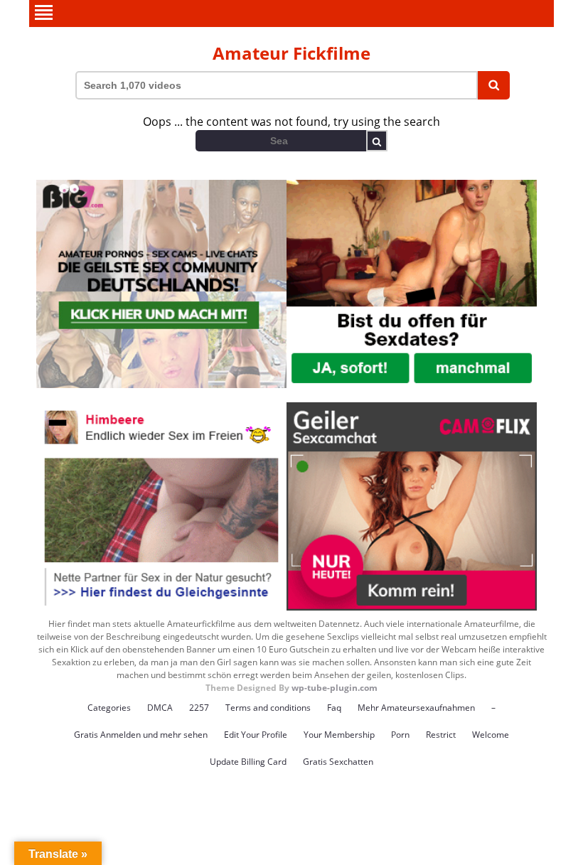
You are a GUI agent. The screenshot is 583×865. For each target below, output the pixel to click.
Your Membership (339, 735)
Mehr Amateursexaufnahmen (416, 708)
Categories (109, 708)
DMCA (160, 708)
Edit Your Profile (255, 735)
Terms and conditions (268, 708)
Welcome (490, 735)
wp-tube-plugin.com (335, 688)
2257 (199, 708)
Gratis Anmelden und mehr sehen (141, 735)
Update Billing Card (248, 762)
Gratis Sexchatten (338, 762)
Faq (334, 708)
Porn (400, 735)
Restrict (441, 735)
